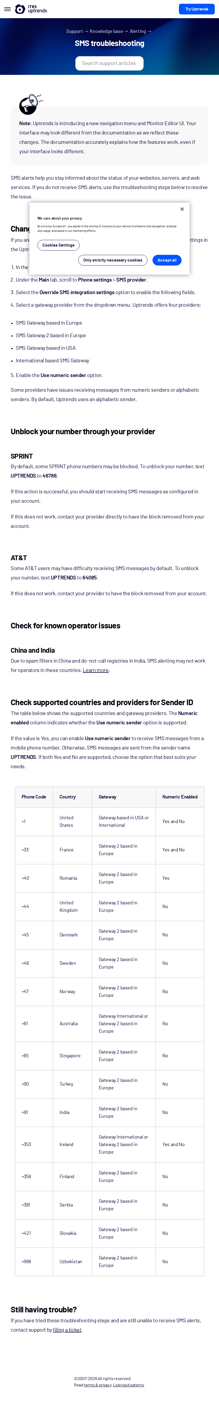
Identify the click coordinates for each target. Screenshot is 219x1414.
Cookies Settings (58, 245)
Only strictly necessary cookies (112, 260)
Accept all (167, 260)
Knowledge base (106, 31)
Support (74, 31)
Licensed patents (128, 1385)
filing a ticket (67, 1330)
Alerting (138, 31)
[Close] (182, 209)
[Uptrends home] (31, 9)
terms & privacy (97, 1385)
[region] (109, 239)
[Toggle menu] (7, 9)
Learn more (95, 670)
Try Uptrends (196, 9)
